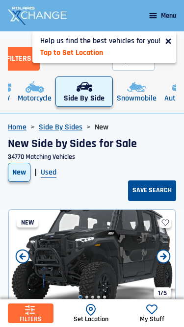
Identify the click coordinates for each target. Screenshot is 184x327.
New (19, 172)
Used (48, 172)
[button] (80, 297)
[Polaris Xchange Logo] (37, 15)
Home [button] (17, 127)
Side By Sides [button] (60, 127)
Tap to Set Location (71, 53)
